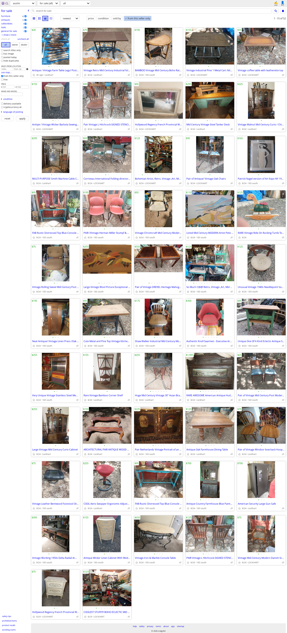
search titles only (12, 50)
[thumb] (39, 18)
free (6, 79)
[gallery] (45, 18)
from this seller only (14, 76)
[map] (51, 18)
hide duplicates (11, 60)
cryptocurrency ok (13, 107)
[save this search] (283, 11)
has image (9, 53)
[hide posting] (77, 75)
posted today (10, 57)
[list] (34, 18)
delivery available (12, 103)
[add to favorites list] (34, 75)
